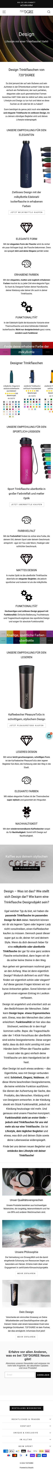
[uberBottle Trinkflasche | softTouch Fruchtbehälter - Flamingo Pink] (32, 409)
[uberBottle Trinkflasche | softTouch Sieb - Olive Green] (45, 409)
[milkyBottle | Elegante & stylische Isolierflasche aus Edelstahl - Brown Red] (10, 409)
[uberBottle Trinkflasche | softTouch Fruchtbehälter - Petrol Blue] (28, 399)
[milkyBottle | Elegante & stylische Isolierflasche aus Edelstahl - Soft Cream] (4, 414)
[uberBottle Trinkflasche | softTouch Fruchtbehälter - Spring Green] (28, 404)
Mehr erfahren (26, 1337)
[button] (10, 393)
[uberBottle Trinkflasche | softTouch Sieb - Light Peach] (45, 402)
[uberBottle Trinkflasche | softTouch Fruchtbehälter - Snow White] (29, 409)
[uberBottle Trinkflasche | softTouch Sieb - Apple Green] (48, 409)
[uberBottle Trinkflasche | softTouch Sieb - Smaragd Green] (45, 404)
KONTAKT (25, 1426)
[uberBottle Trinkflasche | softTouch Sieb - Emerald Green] (48, 404)
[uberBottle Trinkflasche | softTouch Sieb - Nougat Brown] (51, 402)
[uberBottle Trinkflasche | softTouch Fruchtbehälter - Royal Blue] (31, 399)
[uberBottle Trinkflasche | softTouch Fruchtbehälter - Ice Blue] (34, 404)
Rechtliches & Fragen (26, 1419)
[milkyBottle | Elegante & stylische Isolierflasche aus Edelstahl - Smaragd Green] (19, 407)
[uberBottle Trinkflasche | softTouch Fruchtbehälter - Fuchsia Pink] (28, 407)
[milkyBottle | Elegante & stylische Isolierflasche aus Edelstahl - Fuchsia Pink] (13, 409)
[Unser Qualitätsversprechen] (26, 1182)
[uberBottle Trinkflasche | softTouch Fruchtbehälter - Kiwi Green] (31, 404)
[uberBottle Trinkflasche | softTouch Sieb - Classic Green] (51, 399)
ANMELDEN (43, 1374)
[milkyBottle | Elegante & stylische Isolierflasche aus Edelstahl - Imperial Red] (7, 409)
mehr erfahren (26, 1273)
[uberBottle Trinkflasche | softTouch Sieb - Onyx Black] (45, 399)
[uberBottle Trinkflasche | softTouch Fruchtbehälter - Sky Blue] (40, 404)
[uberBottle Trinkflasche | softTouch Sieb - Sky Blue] (45, 407)
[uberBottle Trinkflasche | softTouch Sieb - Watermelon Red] (51, 409)
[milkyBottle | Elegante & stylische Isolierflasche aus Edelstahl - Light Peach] (4, 412)
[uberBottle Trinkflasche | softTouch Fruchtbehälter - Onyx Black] (25, 399)
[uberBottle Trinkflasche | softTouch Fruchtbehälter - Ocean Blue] (37, 404)
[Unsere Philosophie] (26, 1234)
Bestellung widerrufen (26, 1408)
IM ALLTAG (26, 1439)
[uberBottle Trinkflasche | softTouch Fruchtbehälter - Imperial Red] (34, 402)
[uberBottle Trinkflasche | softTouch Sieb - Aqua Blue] (48, 407)
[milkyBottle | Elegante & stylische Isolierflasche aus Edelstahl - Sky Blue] (19, 412)
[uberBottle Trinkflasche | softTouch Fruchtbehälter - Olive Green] (31, 402)
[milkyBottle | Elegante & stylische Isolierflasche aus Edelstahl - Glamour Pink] (10, 412)
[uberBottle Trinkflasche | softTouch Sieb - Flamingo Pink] (50, 412)
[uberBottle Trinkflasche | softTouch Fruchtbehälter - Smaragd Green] (34, 399)
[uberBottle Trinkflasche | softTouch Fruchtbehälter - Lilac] (40, 402)
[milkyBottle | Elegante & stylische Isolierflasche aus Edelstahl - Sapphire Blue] (16, 407)
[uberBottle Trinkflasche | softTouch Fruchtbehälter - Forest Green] (28, 402)
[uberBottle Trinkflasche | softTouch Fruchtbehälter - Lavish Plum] (37, 402)
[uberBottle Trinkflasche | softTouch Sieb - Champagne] (48, 399)
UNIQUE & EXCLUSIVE (26, 1433)
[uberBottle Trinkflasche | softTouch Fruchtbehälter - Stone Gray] (37, 399)
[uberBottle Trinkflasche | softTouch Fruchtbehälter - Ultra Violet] (25, 407)
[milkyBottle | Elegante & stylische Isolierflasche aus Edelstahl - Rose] (19, 409)
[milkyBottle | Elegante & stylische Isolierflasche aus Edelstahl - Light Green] (13, 417)
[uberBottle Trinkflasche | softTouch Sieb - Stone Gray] (48, 402)
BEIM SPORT (26, 1446)
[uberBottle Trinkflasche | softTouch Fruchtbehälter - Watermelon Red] (31, 407)
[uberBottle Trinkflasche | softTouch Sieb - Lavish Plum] (51, 404)
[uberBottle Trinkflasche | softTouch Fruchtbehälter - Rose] (25, 404)
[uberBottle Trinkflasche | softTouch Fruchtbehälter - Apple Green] (34, 407)
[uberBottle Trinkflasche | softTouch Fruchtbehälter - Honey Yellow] (37, 407)
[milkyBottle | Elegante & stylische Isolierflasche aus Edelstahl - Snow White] (7, 412)
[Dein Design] (26, 1293)
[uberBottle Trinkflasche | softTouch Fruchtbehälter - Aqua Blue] (35, 409)
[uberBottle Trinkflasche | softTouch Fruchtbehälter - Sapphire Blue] (40, 399)
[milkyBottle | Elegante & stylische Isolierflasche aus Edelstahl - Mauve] (16, 412)
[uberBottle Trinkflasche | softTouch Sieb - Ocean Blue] (51, 407)
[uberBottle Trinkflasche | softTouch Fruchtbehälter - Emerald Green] (25, 402)
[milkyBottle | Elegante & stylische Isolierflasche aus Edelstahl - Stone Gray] (13, 407)
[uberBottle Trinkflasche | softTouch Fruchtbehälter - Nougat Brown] (40, 407)
